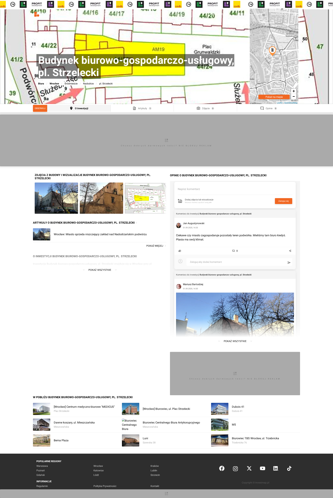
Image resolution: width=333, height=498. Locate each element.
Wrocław (54, 83)
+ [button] (294, 91)
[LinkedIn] (276, 469)
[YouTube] (262, 469)
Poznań (40, 470)
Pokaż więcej (154, 245)
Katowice (98, 470)
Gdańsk (40, 475)
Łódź (96, 475)
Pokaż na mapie (274, 97)
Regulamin (42, 486)
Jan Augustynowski (193, 223)
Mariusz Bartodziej (193, 284)
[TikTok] (289, 469)
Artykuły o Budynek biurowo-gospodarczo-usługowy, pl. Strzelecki (84, 222)
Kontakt (155, 486)
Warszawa (42, 466)
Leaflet (280, 102)
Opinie (269, 108)
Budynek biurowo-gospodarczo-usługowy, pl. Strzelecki (225, 214)
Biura (242, 14)
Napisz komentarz (189, 189)
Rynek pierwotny (220, 14)
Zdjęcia (206, 108)
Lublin (154, 470)
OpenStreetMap (290, 102)
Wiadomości (278, 14)
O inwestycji (81, 108)
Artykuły (142, 108)
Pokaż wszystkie (99, 270)
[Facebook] (221, 469)
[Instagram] (235, 469)
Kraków (155, 466)
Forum (258, 14)
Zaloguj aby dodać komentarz (206, 262)
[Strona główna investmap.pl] (45, 13)
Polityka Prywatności (104, 486)
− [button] (294, 96)
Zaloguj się (283, 201)
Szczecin (155, 475)
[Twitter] (249, 469)
